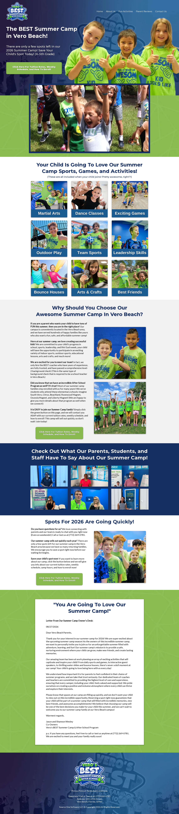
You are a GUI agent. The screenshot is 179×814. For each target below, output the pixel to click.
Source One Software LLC (71, 807)
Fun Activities (126, 11)
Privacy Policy (78, 791)
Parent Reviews (144, 11)
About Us (110, 11)
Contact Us (161, 11)
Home (100, 11)
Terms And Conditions (97, 791)
